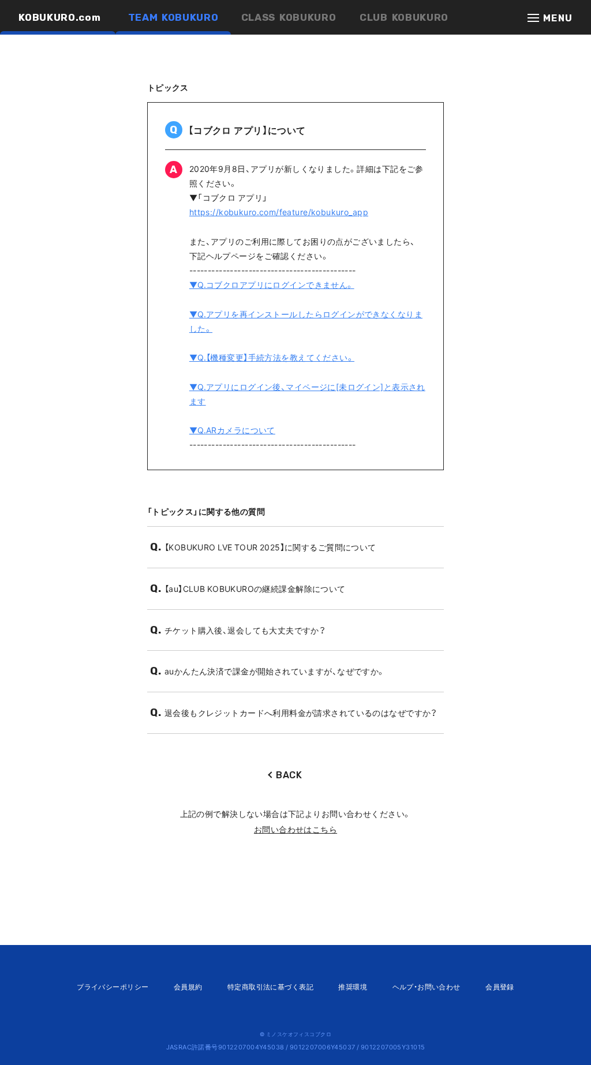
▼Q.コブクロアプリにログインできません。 (271, 284)
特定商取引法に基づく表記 (270, 986)
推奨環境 (352, 986)
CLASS (288, 17)
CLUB (404, 17)
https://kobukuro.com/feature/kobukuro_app (278, 211)
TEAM (173, 17)
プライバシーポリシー (112, 986)
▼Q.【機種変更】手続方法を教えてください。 (271, 357)
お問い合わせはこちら (295, 829)
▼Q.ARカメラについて (232, 430)
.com (59, 17)
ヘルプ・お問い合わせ (426, 986)
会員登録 (499, 986)
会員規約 (188, 986)
